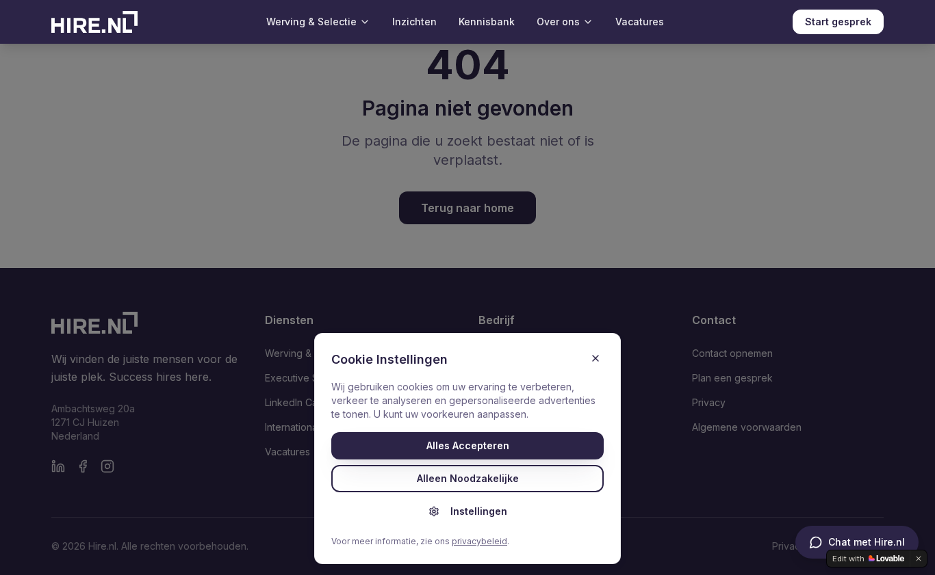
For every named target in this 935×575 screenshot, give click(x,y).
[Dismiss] (918, 558)
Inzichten (414, 21)
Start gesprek (838, 21)
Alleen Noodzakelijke (468, 478)
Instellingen (478, 511)
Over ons (558, 21)
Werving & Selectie (311, 21)
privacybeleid (479, 541)
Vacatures (639, 21)
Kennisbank (487, 21)
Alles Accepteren (467, 445)
